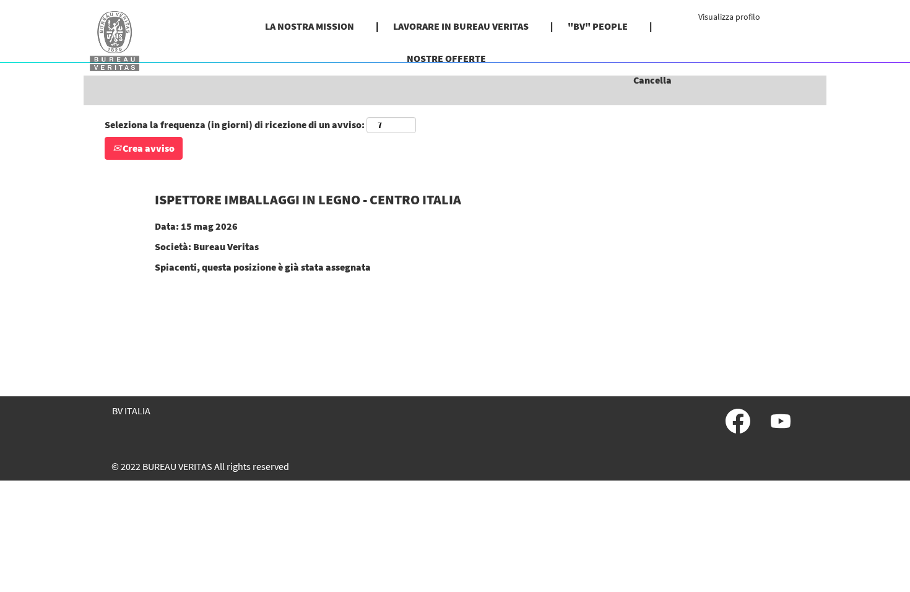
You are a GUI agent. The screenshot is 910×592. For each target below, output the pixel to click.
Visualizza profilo (729, 16)
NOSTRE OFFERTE (446, 58)
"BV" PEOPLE (598, 26)
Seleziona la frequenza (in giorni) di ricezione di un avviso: (235, 124)
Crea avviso (148, 148)
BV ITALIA (131, 410)
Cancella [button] (652, 80)
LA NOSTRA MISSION (309, 26)
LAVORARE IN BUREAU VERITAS (461, 26)
